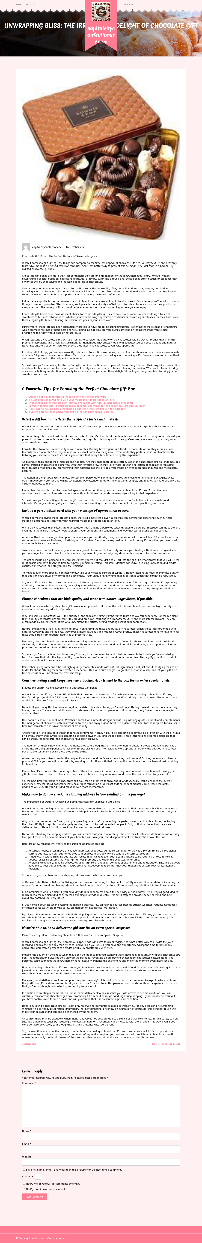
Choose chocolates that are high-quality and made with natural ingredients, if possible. (81, 402)
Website (27, 1156)
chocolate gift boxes (162, 1044)
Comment (29, 1083)
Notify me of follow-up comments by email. (53, 1183)
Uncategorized (29, 1044)
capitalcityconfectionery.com (101, 35)
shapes (176, 1044)
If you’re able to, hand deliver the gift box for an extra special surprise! (71, 411)
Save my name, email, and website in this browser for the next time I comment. (74, 1169)
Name (26, 1131)
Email (26, 1144)
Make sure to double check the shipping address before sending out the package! (77, 408)
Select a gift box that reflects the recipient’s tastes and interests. (67, 396)
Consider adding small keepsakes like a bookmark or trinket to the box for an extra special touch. (87, 405)
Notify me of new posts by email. (46, 1189)
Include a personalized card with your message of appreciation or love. (71, 399)
